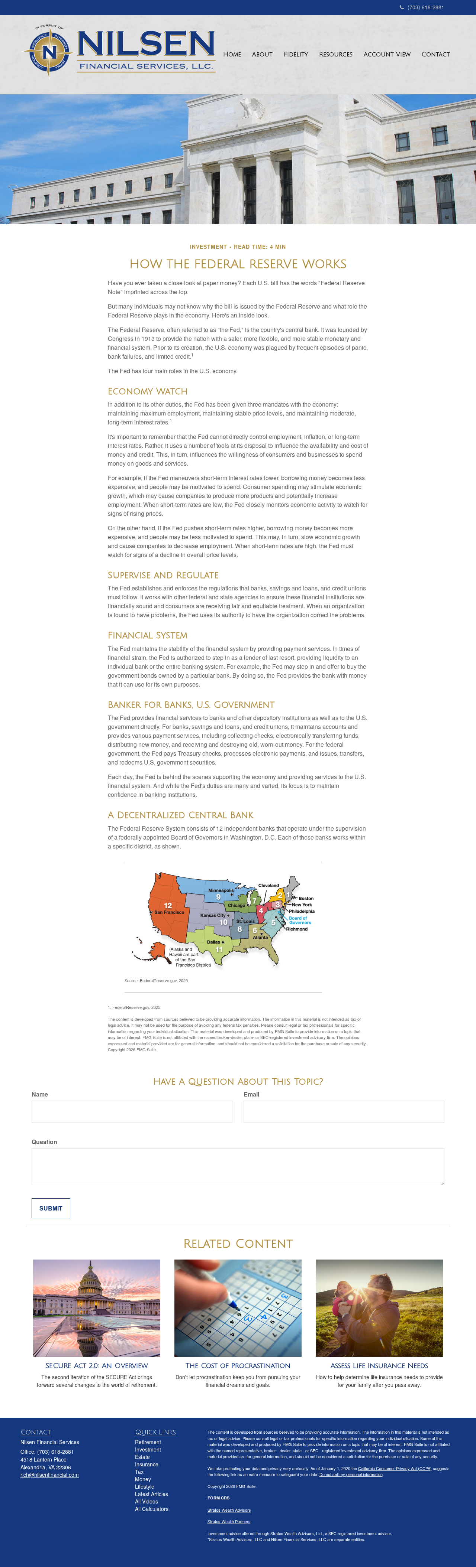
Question (44, 1142)
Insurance (146, 1464)
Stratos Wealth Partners (229, 1521)
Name (40, 1094)
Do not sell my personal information (351, 1474)
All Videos (146, 1501)
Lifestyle (144, 1486)
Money (143, 1479)
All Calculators (151, 1508)
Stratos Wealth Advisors (229, 1510)
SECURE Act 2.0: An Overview (96, 1365)
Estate (142, 1456)
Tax (139, 1471)
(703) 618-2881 (426, 7)
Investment (148, 1449)
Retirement (148, 1442)
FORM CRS (218, 1498)
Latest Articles (151, 1494)
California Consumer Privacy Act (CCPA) (395, 1468)
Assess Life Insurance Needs (379, 1365)
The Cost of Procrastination (238, 1365)
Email (251, 1094)
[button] (262, 54)
